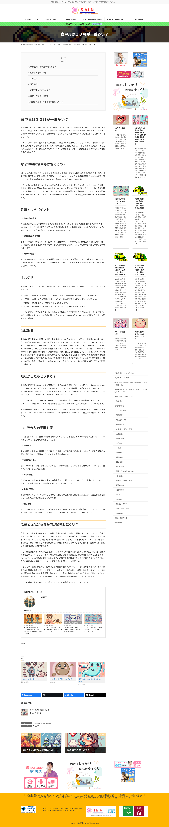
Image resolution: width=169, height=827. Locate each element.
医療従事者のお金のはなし (124, 396)
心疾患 (118, 448)
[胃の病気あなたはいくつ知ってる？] (91, 669)
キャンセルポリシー (64, 798)
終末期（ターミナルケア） (125, 481)
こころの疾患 (121, 410)
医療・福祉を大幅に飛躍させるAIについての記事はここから (73, 622)
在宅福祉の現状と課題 (124, 429)
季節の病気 (36, 723)
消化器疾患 (120, 457)
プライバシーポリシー (46, 798)
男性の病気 (120, 467)
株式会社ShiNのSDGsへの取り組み (72, 796)
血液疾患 (119, 499)
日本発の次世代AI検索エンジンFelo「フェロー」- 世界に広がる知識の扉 (73, 629)
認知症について (121, 504)
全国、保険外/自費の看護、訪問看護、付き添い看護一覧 (131, 384)
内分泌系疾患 (121, 420)
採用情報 (90, 796)
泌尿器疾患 (120, 452)
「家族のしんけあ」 (136, 795)
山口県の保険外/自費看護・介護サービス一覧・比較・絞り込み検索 (120, 269)
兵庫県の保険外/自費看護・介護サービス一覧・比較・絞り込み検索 (140, 203)
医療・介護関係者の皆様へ (107, 795)
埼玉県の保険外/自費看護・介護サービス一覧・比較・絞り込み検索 (140, 269)
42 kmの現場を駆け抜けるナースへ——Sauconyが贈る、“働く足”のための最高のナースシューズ (33, 630)
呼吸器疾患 (120, 425)
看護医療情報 (58, 623)
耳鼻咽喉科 (120, 485)
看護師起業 (119, 523)
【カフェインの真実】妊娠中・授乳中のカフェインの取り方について (53, 629)
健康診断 (119, 415)
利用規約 (123, 795)
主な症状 (32, 78)
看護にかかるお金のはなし (125, 471)
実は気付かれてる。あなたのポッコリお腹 (139, 335)
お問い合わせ (137, 796)
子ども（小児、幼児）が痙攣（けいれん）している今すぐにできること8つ (93, 629)
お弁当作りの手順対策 (38, 96)
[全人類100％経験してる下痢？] (63, 669)
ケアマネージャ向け (122, 378)
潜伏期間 (32, 84)
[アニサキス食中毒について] (34, 669)
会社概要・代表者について (49, 796)
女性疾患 (119, 434)
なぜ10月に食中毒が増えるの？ (42, 67)
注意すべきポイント (37, 73)
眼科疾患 (119, 476)
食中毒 (37, 726)
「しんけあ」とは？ (88, 795)
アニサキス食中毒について (31, 679)
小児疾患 (99, 623)
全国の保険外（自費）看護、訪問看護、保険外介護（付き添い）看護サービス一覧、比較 (102, 798)
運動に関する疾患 (122, 509)
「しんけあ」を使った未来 (124, 373)
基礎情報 (119, 401)
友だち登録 (96, 24)
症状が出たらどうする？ (39, 90)
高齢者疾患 (120, 513)
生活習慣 (119, 462)
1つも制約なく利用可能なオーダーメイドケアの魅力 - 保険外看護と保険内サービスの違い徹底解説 (140, 136)
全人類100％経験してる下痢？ (61, 679)
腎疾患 (118, 495)
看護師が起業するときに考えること (120, 201)
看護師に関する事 (37, 623)
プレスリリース (123, 796)
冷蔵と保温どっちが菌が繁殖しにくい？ (45, 102)
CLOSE (63, 61)
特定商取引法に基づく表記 (106, 796)
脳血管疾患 (120, 490)
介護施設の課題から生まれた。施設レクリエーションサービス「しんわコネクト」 (52, 795)
